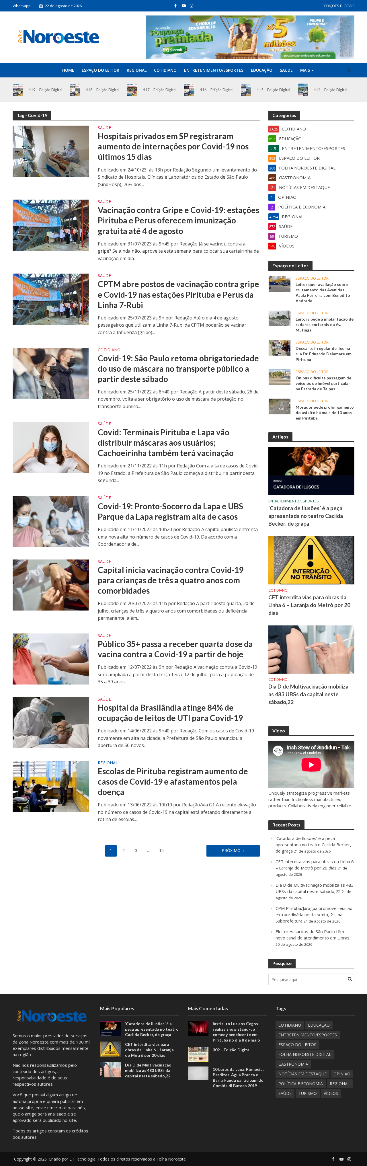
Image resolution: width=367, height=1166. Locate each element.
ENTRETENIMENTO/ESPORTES (213, 70)
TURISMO (307, 1093)
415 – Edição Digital (273, 89)
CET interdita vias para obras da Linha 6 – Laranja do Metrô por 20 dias (309, 605)
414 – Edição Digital (330, 89)
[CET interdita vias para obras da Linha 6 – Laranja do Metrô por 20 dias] (311, 560)
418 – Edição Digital (102, 89)
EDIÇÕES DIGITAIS (339, 5)
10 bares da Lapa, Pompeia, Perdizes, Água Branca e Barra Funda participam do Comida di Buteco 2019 (238, 1077)
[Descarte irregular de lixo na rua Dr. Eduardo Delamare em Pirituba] (279, 347)
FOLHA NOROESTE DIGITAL (304, 1054)
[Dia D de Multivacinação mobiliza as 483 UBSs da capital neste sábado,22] (311, 649)
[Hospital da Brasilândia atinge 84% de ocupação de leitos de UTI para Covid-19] (51, 722)
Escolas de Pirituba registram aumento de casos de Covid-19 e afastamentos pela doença (173, 781)
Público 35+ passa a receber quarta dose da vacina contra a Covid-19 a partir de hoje (175, 649)
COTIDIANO (165, 70)
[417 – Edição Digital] (132, 89)
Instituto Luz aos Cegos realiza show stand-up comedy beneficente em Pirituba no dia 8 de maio (236, 1031)
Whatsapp (22, 5)
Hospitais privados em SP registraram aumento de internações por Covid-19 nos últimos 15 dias (173, 146)
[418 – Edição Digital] (75, 89)
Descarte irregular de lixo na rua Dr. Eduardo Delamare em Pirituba (324, 354)
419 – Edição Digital (45, 89)
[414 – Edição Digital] (303, 89)
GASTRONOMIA (293, 1064)
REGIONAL (137, 70)
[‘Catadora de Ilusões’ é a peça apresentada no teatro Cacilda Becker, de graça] (311, 470)
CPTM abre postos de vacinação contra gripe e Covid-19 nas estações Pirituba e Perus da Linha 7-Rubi (178, 294)
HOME (68, 70)
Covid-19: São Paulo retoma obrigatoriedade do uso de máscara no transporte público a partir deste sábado (178, 368)
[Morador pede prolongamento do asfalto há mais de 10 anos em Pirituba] (279, 406)
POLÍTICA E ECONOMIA (300, 1083)
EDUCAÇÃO (261, 70)
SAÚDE (286, 70)
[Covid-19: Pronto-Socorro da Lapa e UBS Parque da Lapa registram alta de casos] (51, 521)
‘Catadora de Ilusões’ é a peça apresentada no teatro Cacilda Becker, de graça (305, 516)
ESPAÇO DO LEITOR (100, 70)
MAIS (305, 70)
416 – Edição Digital (216, 89)
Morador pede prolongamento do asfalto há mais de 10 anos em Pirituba (325, 412)
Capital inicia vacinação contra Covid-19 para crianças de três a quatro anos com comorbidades (170, 580)
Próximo (231, 850)
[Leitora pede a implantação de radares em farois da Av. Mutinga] (279, 318)
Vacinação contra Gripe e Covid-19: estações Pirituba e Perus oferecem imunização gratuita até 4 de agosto (178, 220)
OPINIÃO (341, 1074)
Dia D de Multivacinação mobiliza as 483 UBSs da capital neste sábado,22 (308, 694)
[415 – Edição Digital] (246, 89)
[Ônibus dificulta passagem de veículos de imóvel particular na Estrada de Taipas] (279, 376)
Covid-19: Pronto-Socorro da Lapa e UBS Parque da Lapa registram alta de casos (170, 511)
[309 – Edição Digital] (198, 1054)
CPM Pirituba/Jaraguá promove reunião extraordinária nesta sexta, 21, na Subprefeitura (314, 914)
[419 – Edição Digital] (18, 89)
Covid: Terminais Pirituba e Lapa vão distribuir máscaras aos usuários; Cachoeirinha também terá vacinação (166, 442)
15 (161, 850)
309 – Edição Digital (232, 1049)
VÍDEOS (331, 1093)
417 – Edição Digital (159, 89)
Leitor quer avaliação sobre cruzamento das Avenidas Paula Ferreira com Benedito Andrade (323, 292)
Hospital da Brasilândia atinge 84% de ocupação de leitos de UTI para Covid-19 (170, 713)
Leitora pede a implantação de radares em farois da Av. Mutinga (325, 324)
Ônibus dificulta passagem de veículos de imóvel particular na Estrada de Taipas (323, 383)
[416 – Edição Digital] (189, 89)
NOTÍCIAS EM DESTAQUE (302, 1074)
